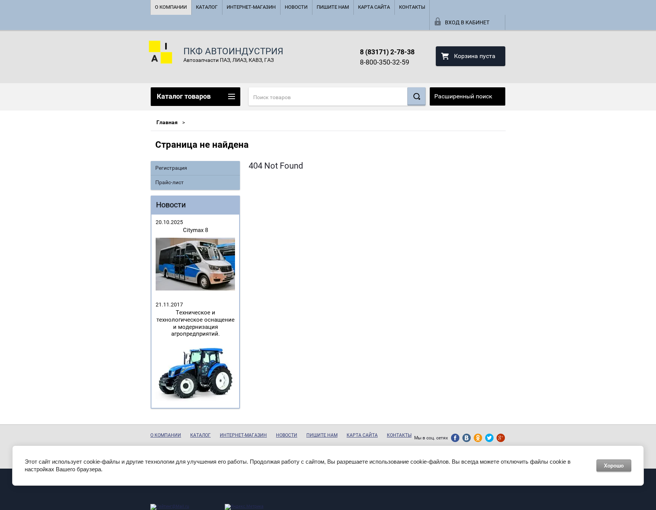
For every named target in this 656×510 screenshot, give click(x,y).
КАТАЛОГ (207, 7)
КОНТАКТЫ (412, 7)
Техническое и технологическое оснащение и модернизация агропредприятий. (195, 323)
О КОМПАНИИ (171, 7)
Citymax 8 (195, 230)
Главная (167, 122)
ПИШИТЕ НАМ (333, 7)
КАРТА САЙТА (374, 7)
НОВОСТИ (296, 7)
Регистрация (171, 168)
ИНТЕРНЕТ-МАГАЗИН (251, 7)
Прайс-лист (169, 182)
